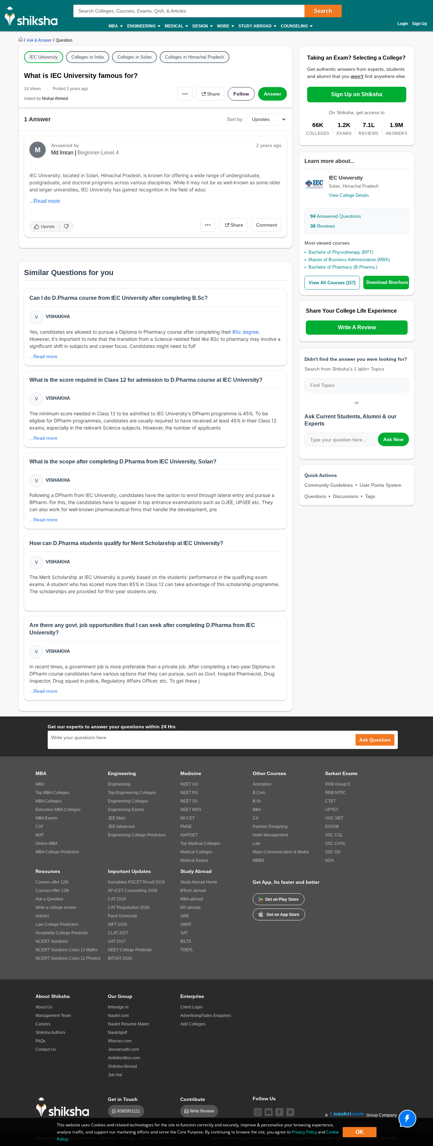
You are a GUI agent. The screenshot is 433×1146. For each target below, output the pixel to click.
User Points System (381, 485)
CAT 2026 (117, 899)
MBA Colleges (49, 801)
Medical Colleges (196, 852)
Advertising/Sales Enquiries (205, 1015)
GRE (184, 916)
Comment (266, 225)
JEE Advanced (121, 826)
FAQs (40, 1041)
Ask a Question (49, 899)
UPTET (331, 809)
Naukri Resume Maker (128, 1024)
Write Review (202, 1111)
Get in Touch (123, 1099)
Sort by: (235, 119)
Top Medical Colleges (200, 843)
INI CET (187, 818)
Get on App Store (283, 914)
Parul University (122, 916)
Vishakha (58, 316)
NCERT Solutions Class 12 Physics (68, 958)
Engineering (119, 784)
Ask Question (375, 740)
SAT (184, 933)
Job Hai (115, 1074)
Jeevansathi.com (123, 1049)
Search (323, 11)
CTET (330, 801)
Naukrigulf (117, 1032)
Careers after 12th (52, 882)
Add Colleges (192, 1024)
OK (360, 1132)
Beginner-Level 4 (98, 152)
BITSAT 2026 (120, 958)
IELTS (185, 941)
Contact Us (46, 1049)
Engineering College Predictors (137, 835)
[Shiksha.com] (33, 15)
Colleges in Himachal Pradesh (194, 57)
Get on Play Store (282, 899)
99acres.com (120, 1041)
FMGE (186, 826)
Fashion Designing (270, 826)
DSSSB (332, 826)
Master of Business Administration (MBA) (349, 259)
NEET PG (189, 792)
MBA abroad (191, 899)
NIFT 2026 (117, 924)
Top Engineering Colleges (132, 792)
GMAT (185, 924)
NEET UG (189, 784)
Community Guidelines (328, 485)
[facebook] (279, 1112)
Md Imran (62, 152)
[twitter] (290, 1112)
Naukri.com (118, 1015)
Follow (241, 94)
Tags (370, 496)
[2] (405, 1117)
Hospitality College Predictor (62, 933)
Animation (262, 784)
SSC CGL (334, 835)
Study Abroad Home (198, 882)
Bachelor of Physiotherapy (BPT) (341, 252)
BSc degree (245, 332)
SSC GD (333, 852)
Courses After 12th (52, 890)
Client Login (191, 1007)
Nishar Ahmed (55, 98)
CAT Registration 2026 (129, 907)
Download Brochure (387, 282)
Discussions (345, 496)
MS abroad (190, 907)
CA (255, 818)
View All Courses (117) (332, 282)
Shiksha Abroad (122, 1066)
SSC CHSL (335, 843)
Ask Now (393, 439)
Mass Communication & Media (281, 852)
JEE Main (117, 818)
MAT (40, 835)
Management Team (53, 1015)
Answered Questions (335, 216)
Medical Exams (194, 860)
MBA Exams (47, 818)
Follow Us (264, 1098)
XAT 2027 (117, 941)
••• (185, 94)
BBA (257, 809)
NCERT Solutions (52, 941)
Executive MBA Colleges (58, 809)
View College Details (349, 195)
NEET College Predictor (130, 949)
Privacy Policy (304, 1132)
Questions (315, 496)
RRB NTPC (335, 792)
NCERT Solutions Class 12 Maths (66, 949)
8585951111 (128, 1111)
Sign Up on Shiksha (356, 94)
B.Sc (257, 801)
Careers (43, 1024)
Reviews (322, 226)
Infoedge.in (118, 1007)
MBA (40, 784)
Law (256, 843)
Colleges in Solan (134, 57)
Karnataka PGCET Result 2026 (136, 882)
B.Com (259, 792)
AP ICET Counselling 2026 (132, 890)
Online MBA (47, 843)
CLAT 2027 (118, 933)
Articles (42, 916)
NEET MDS (190, 809)
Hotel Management (270, 835)
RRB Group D (337, 784)
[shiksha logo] (64, 1107)
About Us (44, 1007)
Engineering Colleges (128, 801)
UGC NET (334, 818)
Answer (272, 94)
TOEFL (186, 949)
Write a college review (56, 907)
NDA (329, 860)
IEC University (43, 57)
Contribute (192, 1099)
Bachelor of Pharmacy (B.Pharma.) (343, 267)
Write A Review (357, 327)
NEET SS (189, 801)
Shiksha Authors (50, 1032)
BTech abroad (193, 890)
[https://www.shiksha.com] (21, 40)
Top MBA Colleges (52, 792)
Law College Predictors (57, 924)
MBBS (258, 860)
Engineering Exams (126, 809)
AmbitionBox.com (124, 1058)
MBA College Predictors (57, 852)
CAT (39, 826)
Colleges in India (87, 57)
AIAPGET (189, 835)
